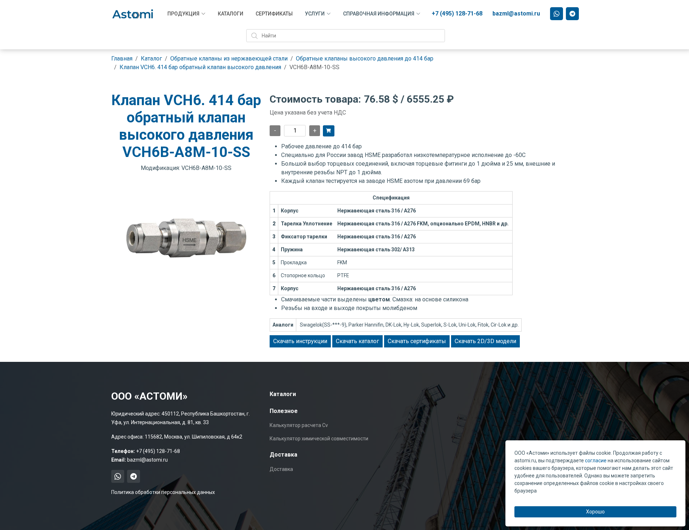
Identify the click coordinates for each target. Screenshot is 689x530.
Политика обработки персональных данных (163, 492)
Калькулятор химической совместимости (319, 438)
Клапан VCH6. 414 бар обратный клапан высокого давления (200, 67)
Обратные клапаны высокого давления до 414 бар (364, 58)
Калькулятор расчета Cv (299, 425)
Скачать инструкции (300, 341)
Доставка (281, 469)
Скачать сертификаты (417, 341)
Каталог (151, 58)
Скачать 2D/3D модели (485, 341)
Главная (121, 58)
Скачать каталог (357, 341)
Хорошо (595, 512)
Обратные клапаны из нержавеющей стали (229, 58)
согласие (596, 460)
